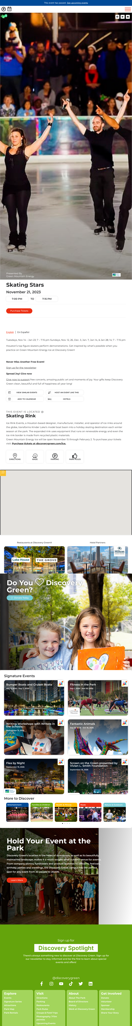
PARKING (55, 459)
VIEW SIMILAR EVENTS (26, 392)
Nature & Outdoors (113, 805)
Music (83, 805)
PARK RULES (75, 459)
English (10, 332)
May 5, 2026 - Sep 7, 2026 (17, 688)
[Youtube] (61, 984)
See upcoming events (77, 3)
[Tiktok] (71, 984)
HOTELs (66, 399)
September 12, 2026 (15, 730)
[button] (117, 17)
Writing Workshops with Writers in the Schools (30, 725)
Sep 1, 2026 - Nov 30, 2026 (81, 688)
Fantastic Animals (82, 723)
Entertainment (14, 805)
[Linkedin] (90, 984)
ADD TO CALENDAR (27, 399)
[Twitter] (81, 984)
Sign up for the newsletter (21, 367)
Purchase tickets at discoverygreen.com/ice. (39, 443)
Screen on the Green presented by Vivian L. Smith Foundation (94, 764)
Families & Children (41, 805)
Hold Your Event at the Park (49, 844)
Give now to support (18, 379)
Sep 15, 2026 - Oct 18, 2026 (82, 728)
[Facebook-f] (41, 984)
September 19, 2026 (15, 767)
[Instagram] (51, 984)
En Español (23, 332)
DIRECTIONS (15, 459)
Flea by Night (15, 763)
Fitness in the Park (83, 684)
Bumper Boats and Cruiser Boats (29, 684)
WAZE (35, 459)
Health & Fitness (63, 805)
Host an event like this (67, 392)
